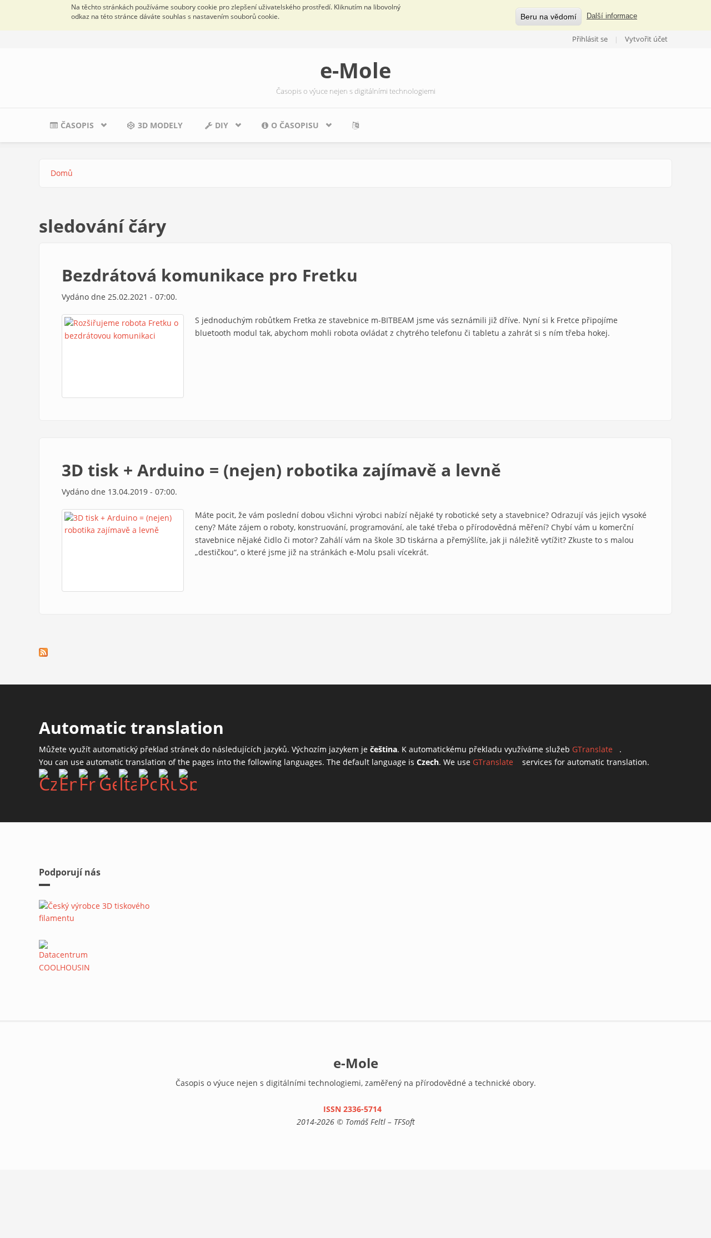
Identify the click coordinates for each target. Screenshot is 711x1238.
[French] (88, 779)
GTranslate (595, 749)
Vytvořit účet (646, 39)
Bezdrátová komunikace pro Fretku (210, 275)
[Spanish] (188, 779)
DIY (211, 128)
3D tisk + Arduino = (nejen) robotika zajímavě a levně (281, 470)
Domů (62, 173)
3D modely (160, 125)
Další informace (612, 16)
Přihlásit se (590, 39)
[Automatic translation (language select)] (358, 125)
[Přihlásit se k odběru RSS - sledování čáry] (43, 652)
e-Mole (355, 69)
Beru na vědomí (548, 16)
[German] (108, 779)
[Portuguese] (148, 779)
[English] (68, 779)
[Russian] (168, 779)
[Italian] (128, 779)
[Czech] (48, 779)
